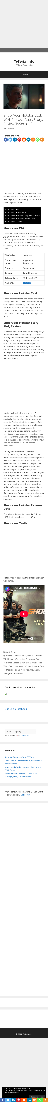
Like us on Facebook (16, 708)
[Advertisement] (24, 24)
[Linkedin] (15, 140)
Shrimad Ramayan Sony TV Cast (19, 757)
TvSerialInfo (24, 61)
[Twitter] (10, 140)
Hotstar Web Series (16, 659)
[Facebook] (6, 140)
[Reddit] (24, 140)
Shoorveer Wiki (13, 209)
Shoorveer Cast (32, 659)
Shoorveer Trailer (14, 221)
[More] (42, 140)
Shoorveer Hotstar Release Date (21, 218)
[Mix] (33, 140)
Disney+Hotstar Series (16, 655)
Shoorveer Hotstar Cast (17, 212)
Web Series (11, 652)
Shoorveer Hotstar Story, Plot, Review (23, 215)
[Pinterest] (19, 140)
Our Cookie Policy (13, 1093)
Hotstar (27, 283)
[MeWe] (28, 140)
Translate (25, 735)
